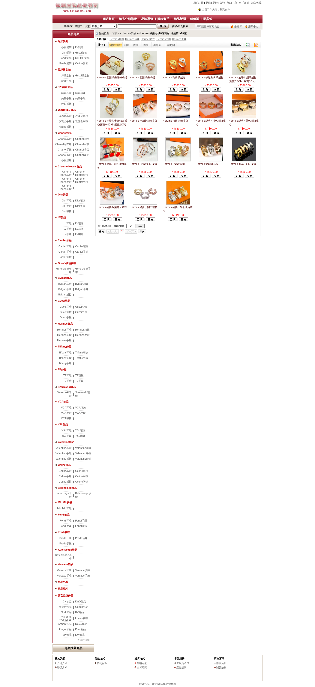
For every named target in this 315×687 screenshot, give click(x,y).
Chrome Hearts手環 (65, 180)
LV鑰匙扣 (66, 75)
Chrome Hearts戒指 (65, 187)
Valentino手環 (64, 453)
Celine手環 (81, 476)
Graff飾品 (66, 612)
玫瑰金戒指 (65, 126)
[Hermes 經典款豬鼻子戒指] (112, 203)
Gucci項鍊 (81, 306)
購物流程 (221, 663)
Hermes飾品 (65, 323)
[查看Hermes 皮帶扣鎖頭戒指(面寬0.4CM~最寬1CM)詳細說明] (249, 90)
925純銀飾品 (65, 87)
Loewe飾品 (81, 618)
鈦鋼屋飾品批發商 (165, 684)
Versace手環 (64, 575)
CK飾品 (67, 601)
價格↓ (146, 45)
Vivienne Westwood (65, 618)
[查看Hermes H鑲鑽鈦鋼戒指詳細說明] (150, 134)
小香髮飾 (66, 47)
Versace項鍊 (82, 570)
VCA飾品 (63, 401)
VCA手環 (66, 412)
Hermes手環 (82, 335)
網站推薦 (115, 45)
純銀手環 (80, 98)
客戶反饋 (244, 2)
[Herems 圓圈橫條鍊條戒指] (112, 74)
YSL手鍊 (67, 435)
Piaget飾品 (65, 629)
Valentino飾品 (66, 442)
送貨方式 (140, 658)
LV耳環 (67, 223)
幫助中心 (232, 2)
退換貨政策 (182, 663)
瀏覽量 (157, 45)
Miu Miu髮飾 (82, 58)
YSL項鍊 (80, 430)
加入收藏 (256, 2)
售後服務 (179, 658)
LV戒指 (79, 228)
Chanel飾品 (65, 132)
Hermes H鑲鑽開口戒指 (143, 163)
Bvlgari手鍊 (81, 289)
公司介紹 (62, 663)
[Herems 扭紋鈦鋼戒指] (178, 117)
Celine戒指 (65, 481)
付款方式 (100, 658)
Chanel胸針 (65, 154)
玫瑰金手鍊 (65, 121)
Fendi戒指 (81, 526)
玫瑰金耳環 (65, 116)
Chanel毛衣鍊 (63, 144)
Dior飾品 (63, 194)
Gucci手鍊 (66, 317)
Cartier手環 (65, 251)
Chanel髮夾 (82, 154)
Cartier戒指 (65, 257)
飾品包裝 (63, 581)
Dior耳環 (67, 200)
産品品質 (181, 667)
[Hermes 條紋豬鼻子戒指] (211, 74)
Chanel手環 (82, 144)
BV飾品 (79, 612)
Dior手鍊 (80, 205)
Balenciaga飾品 (67, 487)
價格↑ (136, 45)
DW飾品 (80, 634)
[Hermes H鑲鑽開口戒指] (145, 160)
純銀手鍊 (66, 98)
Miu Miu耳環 (64, 508)
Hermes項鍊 (82, 329)
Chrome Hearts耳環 (65, 173)
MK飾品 (67, 634)
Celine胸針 (81, 481)
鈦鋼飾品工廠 (147, 684)
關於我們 (60, 658)
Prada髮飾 (65, 63)
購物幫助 (219, 658)
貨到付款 (102, 663)
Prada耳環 (65, 538)
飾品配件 (63, 588)
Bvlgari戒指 (65, 294)
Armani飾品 (65, 624)
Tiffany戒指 (65, 357)
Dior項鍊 (80, 200)
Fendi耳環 (66, 520)
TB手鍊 (79, 380)
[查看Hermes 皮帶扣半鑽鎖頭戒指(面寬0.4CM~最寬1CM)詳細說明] (117, 134)
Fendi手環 (81, 520)
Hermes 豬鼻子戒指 (174, 77)
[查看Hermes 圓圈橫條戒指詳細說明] (150, 90)
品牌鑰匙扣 (64, 69)
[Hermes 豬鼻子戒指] (178, 74)
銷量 (126, 45)
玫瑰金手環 (81, 121)
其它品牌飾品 (65, 595)
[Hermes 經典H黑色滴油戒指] (244, 117)
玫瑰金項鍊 (81, 116)
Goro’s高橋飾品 (67, 263)
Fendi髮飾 (66, 58)
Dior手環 (67, 205)
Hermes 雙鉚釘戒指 (207, 163)
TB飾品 (62, 369)
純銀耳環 (66, 93)
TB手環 (67, 380)
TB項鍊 (79, 375)
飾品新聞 (180, 19)
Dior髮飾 (67, 52)
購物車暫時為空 (210, 26)
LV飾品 (62, 217)
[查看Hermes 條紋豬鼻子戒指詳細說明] (216, 90)
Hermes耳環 (64, 329)
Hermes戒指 (64, 335)
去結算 (238, 26)
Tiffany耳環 (65, 352)
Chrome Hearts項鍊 (81, 173)
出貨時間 (142, 667)
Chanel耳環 (65, 138)
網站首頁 (109, 19)
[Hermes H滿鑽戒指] (178, 160)
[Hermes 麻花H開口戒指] (244, 160)
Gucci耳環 (66, 306)
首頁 (114, 33)
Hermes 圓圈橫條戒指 (142, 77)
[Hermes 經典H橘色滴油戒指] (211, 117)
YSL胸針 (80, 435)
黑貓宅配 (142, 663)
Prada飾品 (64, 532)
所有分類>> (84, 640)
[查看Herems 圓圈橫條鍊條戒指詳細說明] (117, 90)
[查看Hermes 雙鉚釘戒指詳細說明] (216, 177)
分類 (222, 2)
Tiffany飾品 (64, 346)
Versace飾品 (65, 564)
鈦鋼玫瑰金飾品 (67, 110)
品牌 (215, 2)
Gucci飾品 (64, 300)
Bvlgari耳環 (65, 283)
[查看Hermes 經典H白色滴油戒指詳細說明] (183, 220)
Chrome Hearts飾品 (70, 166)
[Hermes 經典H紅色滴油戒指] (112, 160)
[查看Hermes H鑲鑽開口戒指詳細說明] (150, 177)
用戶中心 (253, 26)
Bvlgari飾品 (65, 277)
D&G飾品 (80, 601)
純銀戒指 (66, 103)
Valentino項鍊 (83, 448)
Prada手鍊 (65, 543)
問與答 (207, 19)
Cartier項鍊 (81, 246)
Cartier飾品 (65, 240)
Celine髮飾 (81, 63)
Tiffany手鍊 (65, 363)
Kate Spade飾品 (67, 549)
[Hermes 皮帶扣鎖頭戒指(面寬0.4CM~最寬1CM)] (244, 74)
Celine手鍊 (65, 476)
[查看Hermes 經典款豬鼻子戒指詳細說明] (117, 220)
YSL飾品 (63, 424)
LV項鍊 (79, 223)
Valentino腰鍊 (83, 458)
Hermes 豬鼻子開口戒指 (144, 207)
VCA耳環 (66, 407)
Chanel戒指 (82, 149)
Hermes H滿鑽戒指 (174, 163)
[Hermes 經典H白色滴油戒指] (178, 203)
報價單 (194, 19)
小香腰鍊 (66, 160)
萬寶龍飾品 (65, 606)
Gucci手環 (81, 312)
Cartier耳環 (65, 246)
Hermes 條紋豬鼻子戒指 (210, 77)
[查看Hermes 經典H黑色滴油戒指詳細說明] (249, 134)
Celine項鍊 (81, 470)
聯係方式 (62, 667)
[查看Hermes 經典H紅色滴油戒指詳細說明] (117, 177)
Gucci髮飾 (81, 52)
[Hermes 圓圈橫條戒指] (145, 74)
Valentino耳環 (64, 448)
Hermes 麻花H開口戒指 (242, 163)
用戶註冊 (198, 2)
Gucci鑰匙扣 (82, 75)
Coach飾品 (81, 606)
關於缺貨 (221, 667)
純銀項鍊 (80, 93)
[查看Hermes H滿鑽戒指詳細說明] (183, 177)
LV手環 (67, 228)
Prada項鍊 (81, 538)
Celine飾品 (64, 464)
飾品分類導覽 (128, 19)
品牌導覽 (147, 19)
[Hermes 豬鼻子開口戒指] (145, 203)
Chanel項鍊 (82, 138)
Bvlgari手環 (65, 289)
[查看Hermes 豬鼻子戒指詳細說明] (183, 90)
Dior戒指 (67, 211)
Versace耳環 (64, 570)
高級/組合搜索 (180, 26)
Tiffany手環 (81, 357)
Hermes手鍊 (64, 340)
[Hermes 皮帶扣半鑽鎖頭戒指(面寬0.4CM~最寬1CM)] (112, 117)
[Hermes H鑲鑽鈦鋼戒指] (145, 117)
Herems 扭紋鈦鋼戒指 (175, 120)
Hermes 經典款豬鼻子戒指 (112, 207)
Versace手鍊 (82, 575)
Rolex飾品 (81, 624)
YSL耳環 (67, 430)
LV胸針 (79, 234)
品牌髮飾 (63, 41)
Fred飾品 (80, 629)
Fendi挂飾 (66, 80)
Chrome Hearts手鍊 (81, 180)
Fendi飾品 (64, 514)
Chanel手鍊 (65, 149)
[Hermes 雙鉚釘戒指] (211, 160)
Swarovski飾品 (67, 387)
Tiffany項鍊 (81, 352)
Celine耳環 (65, 470)
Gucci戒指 (66, 312)
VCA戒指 (66, 418)
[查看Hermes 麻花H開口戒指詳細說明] (249, 177)
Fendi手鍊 (66, 526)
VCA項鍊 (80, 407)
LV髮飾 (79, 47)
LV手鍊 (67, 234)
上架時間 (170, 45)
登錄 (208, 2)
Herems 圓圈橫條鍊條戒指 (112, 77)
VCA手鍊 (80, 412)
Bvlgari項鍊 (81, 283)
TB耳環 (67, 375)
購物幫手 (164, 19)
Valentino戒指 (64, 458)
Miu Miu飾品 (65, 502)
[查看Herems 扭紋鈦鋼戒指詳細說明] (183, 134)
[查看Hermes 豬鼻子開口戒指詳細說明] (150, 220)
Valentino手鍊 (83, 453)
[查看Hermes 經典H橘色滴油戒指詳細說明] (216, 134)
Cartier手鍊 (81, 251)
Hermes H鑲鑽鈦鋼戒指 (143, 120)
